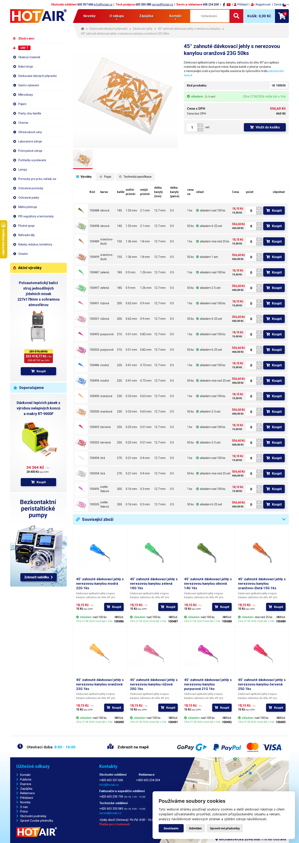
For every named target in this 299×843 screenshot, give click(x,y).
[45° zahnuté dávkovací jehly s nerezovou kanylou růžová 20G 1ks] (81, 303)
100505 (94, 504)
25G (119, 427)
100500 (94, 411)
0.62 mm (131, 303)
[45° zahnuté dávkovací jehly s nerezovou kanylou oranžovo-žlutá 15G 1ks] (81, 241)
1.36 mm (131, 241)
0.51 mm (131, 334)
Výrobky (86, 176)
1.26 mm (146, 272)
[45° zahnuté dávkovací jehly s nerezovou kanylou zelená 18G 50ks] (81, 288)
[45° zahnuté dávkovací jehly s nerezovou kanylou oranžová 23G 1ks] (81, 396)
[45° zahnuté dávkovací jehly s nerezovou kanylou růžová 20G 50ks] (81, 319)
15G (119, 241)
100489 (94, 241)
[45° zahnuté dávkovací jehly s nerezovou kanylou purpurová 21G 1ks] (81, 334)
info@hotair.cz (103, 4)
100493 (94, 427)
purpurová (106, 334)
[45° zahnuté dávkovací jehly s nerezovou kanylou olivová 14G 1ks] (81, 210)
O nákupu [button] (117, 16)
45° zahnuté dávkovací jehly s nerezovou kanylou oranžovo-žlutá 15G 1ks (262, 583)
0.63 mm (146, 396)
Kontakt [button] (175, 16)
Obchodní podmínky (33, 816)
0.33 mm (131, 396)
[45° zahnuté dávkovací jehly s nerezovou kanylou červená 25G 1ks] (81, 427)
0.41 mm (131, 365)
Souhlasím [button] (171, 828)
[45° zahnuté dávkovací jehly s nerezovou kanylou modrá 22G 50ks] (81, 381)
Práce (24, 811)
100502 (94, 349)
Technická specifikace (137, 176)
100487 (94, 272)
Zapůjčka (26, 788)
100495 (94, 488)
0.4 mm (145, 458)
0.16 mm (131, 488)
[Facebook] (224, 4)
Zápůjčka (146, 16)
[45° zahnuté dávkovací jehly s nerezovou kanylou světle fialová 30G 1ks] (81, 489)
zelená (104, 272)
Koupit (41, 371)
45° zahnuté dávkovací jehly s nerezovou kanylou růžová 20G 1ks (154, 684)
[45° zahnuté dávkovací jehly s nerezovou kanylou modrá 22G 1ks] (81, 365)
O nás (24, 807)
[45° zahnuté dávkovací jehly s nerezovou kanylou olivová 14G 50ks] (81, 226)
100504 (94, 473)
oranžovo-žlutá (106, 241)
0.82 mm (146, 334)
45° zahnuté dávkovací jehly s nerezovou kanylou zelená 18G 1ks (154, 583)
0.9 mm (130, 272)
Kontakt (25, 775)
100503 (94, 442)
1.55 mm (131, 210)
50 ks (190, 226)
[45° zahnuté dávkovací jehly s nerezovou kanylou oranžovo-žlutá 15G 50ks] (81, 257)
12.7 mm (160, 210)
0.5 (172, 210)
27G (119, 458)
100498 (94, 226)
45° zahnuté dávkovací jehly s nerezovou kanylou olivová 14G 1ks (208, 583)
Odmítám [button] (195, 828)
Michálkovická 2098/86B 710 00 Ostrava (252, 839)
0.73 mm (146, 365)
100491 (94, 303)
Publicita (25, 779)
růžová (104, 303)
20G (119, 303)
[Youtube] (229, 4)
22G (119, 365)
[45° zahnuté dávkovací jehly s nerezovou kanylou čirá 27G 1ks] (81, 458)
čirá (102, 458)
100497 (94, 287)
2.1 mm (145, 210)
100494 (94, 458)
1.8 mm (145, 241)
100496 (94, 380)
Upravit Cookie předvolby (36, 820)
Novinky (89, 16)
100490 (94, 396)
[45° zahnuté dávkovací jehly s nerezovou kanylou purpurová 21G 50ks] (81, 350)
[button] (281, 4)
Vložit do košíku (268, 127)
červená (105, 427)
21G (119, 334)
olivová (104, 210)
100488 (94, 210)
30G (119, 488)
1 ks (189, 210)
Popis (107, 176)
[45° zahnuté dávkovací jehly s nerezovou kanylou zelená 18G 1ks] (81, 272)
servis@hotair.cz (162, 4)
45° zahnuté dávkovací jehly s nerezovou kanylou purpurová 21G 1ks (208, 684)
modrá (104, 365)
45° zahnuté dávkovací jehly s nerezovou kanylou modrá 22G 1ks (100, 583)
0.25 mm (131, 427)
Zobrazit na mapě (132, 747)
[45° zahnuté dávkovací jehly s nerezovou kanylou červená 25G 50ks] (81, 442)
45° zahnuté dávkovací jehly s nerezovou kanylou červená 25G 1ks (262, 684)
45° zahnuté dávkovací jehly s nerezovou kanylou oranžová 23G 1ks (100, 684)
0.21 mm (131, 458)
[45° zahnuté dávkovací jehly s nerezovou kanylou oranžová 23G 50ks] (81, 411)
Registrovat (263, 4)
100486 (94, 365)
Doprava (25, 784)
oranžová (106, 396)
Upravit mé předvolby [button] (225, 828)
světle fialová (104, 489)
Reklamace (27, 793)
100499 (94, 256)
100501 (94, 318)
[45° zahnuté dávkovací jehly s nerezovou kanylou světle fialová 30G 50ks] (81, 504)
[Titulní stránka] (38, 16)
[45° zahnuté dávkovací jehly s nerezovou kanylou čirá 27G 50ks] (81, 473)
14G (119, 210)
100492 (94, 334)
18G (119, 272)
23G (119, 396)
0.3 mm (145, 488)
